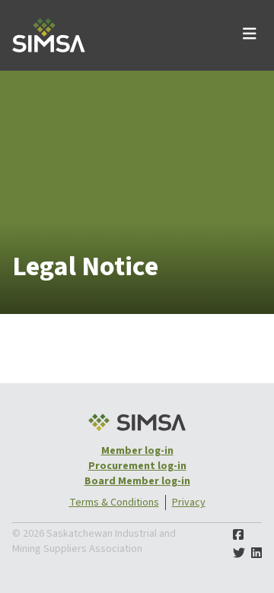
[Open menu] (250, 35)
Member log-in (137, 450)
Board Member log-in (137, 481)
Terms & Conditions (114, 502)
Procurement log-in (137, 466)
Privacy (189, 502)
